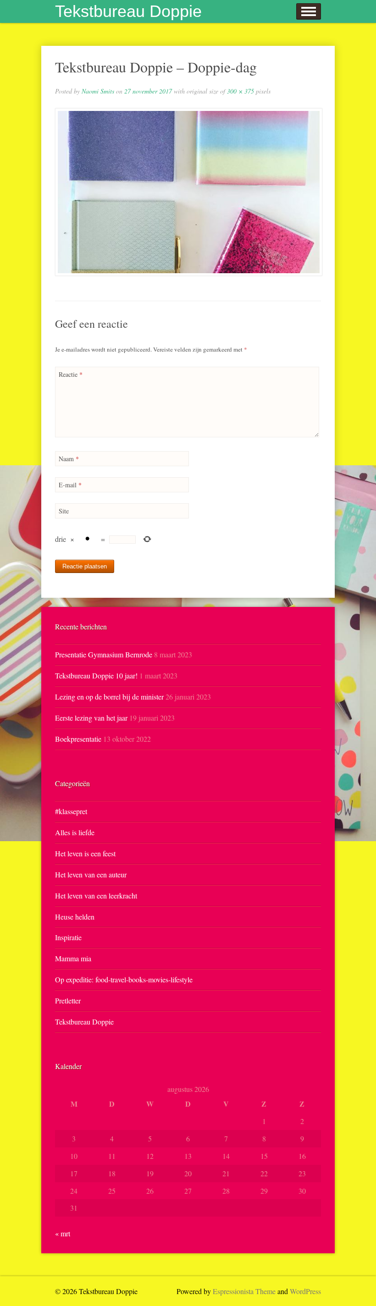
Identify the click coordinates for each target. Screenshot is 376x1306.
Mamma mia (73, 958)
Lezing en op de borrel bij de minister (109, 696)
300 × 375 (240, 91)
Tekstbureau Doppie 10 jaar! (96, 675)
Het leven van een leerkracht (96, 895)
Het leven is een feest (85, 853)
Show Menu (308, 11)
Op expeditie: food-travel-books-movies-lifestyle (124, 979)
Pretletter (68, 1000)
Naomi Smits (98, 91)
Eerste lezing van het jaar (91, 717)
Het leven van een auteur (91, 874)
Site (64, 511)
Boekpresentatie (78, 739)
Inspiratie (68, 937)
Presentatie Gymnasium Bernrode (103, 654)
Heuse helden (74, 916)
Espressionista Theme (244, 1291)
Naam (69, 458)
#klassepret (71, 811)
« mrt (62, 1233)
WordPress (305, 1291)
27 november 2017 (148, 91)
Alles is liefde (74, 832)
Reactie (71, 374)
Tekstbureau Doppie (128, 11)
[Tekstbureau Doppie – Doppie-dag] (188, 192)
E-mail (70, 484)
